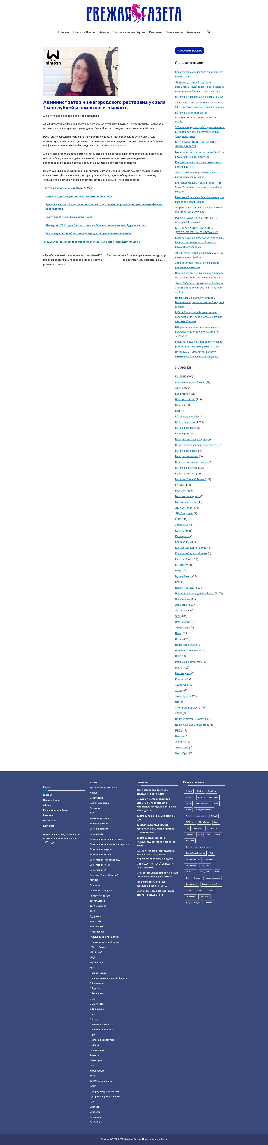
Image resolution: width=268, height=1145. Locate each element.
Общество (108, 242)
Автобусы (212, 791)
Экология (180, 741)
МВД (178, 570)
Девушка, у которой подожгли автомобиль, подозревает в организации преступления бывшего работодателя (199, 87)
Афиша (104, 32)
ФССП (178, 713)
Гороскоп (180, 490)
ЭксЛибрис (181, 753)
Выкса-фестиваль (185, 427)
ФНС (177, 701)
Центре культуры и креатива (192, 724)
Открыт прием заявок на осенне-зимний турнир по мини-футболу (199, 210)
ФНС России (190, 896)
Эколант (180, 736)
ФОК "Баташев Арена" (188, 707)
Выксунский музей (186, 467)
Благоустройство (185, 399)
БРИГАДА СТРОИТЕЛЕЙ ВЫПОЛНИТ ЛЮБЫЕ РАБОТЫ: (197, 144)
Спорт (178, 690)
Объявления (174, 32)
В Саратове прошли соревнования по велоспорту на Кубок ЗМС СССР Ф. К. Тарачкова (197, 332)
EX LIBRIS (180, 376)
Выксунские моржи (187, 456)
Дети (216, 822)
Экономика (181, 747)
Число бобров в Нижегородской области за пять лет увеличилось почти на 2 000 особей (199, 288)
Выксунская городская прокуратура (196, 445)
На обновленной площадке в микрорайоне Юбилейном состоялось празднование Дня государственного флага (72, 260)
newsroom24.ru (66, 188)
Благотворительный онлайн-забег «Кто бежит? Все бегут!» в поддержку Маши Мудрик (198, 187)
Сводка (201, 890)
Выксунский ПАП (185, 473)
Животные (198, 828)
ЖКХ (178, 519)
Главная (63, 32)
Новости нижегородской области (81, 242)
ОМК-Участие (183, 622)
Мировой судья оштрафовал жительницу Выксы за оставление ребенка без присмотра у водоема (199, 242)
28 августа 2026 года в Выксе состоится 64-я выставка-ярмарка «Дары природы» (96, 225)
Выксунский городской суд (191, 462)
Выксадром (182, 433)
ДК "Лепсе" (190, 822)
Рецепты (180, 679)
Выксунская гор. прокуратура (192, 439)
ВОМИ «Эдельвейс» (187, 416)
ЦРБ (177, 730)
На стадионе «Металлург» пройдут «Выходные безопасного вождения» (197, 354)
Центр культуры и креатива (191, 719)
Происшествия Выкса (128, 242)
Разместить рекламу (189, 50)
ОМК (178, 616)
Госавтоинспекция (186, 502)
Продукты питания (212, 878)
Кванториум (182, 536)
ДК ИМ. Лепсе (183, 507)
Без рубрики (182, 393)
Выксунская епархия (187, 450)
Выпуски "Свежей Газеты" (190, 479)
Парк (178, 633)
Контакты (193, 32)
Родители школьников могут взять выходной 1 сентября (196, 220)
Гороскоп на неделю (187, 496)
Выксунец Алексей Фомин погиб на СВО (70, 217)
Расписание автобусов (129, 32)
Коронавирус (183, 542)
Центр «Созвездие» (193, 903)
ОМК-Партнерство (193, 859)
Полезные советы (186, 644)
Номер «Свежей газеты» (195, 853)
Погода (179, 639)
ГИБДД (179, 484)
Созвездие (181, 684)
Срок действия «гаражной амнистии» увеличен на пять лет (197, 265)
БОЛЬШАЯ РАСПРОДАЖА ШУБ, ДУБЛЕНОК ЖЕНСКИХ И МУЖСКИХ (196, 230)
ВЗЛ (177, 410)
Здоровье (181, 524)
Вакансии (180, 405)
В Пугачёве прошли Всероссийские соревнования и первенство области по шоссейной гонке (198, 317)
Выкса (188, 810)
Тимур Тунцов (183, 696)
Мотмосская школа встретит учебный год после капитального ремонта (200, 154)
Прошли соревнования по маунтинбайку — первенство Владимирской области (199, 275)
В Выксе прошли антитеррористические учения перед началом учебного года (198, 344)
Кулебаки (189, 834)
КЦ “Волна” (181, 565)
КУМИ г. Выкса (184, 559)
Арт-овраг (189, 797)
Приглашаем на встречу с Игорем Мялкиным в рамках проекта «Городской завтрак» (199, 302)
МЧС (178, 582)
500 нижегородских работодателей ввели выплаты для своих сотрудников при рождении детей (200, 132)
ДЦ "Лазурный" (184, 513)
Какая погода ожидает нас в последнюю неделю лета (79, 196)
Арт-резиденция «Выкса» (208, 797)
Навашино (190, 841)
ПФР (178, 656)
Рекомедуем (183, 673)
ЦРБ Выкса (204, 896)
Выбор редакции (185, 422)
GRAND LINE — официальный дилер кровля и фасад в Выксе (196, 175)
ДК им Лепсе (204, 822)
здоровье (210, 903)
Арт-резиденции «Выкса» (190, 382)
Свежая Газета (133, 1139)
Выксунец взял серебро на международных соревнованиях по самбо (88, 233)
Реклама (155, 32)
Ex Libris (189, 791)
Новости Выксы (84, 32)
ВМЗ (216, 803)
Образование (183, 599)
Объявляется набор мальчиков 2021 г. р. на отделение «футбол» (199, 255)
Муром (218, 834)
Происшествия (191, 884)
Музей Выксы (183, 576)
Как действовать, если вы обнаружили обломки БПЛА (198, 164)
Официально (182, 627)
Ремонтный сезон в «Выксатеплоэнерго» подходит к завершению (199, 199)
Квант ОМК (181, 530)
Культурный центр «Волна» (191, 547)
